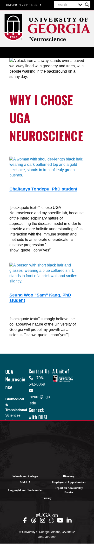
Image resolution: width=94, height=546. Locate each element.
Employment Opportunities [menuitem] (69, 482)
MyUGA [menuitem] (25, 482)
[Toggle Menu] (47, 52)
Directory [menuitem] (68, 476)
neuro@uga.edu (39, 396)
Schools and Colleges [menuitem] (25, 476)
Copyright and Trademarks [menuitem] (25, 490)
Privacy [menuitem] (47, 498)
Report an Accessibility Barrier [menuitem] (68, 490)
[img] (25, 520)
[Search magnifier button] (87, 4)
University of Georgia (24, 5)
